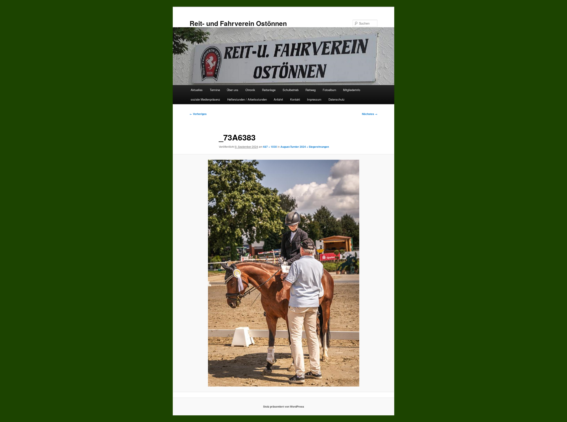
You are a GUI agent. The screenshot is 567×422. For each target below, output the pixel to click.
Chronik (250, 90)
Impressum (314, 99)
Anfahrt (278, 99)
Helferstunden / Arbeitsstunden (247, 99)
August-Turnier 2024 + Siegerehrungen (304, 147)
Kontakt (295, 99)
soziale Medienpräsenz (205, 99)
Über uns (232, 90)
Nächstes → (369, 114)
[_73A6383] (283, 273)
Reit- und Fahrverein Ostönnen (238, 23)
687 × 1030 (270, 147)
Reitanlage (269, 90)
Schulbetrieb (291, 90)
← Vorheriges (198, 114)
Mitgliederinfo (351, 90)
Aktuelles (197, 90)
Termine (215, 90)
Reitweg (310, 90)
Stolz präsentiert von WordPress (283, 406)
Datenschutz (336, 99)
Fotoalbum (329, 90)
